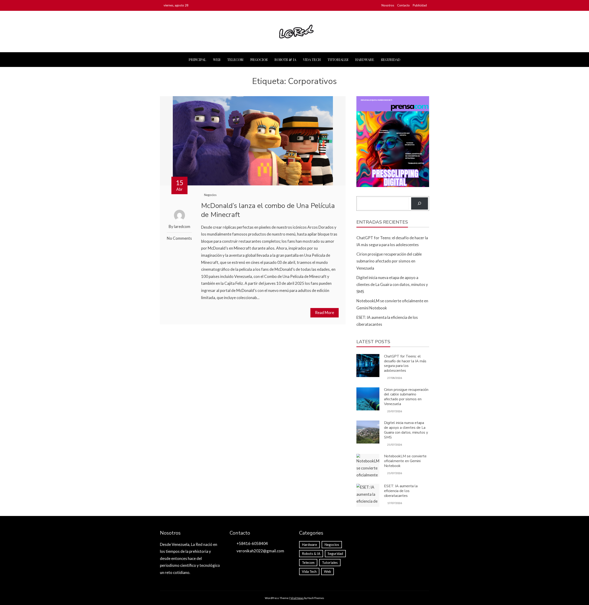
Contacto (403, 5)
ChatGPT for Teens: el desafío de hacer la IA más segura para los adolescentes (405, 363)
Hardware (364, 59)
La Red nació (201, 544)
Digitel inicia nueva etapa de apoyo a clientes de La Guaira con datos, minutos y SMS (392, 284)
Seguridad (390, 59)
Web (216, 59)
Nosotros (387, 5)
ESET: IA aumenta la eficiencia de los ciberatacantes (401, 491)
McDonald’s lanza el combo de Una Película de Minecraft (268, 210)
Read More (324, 312)
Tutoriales (338, 59)
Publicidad (420, 5)
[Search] (419, 203)
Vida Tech (312, 59)
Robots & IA (285, 59)
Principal (197, 59)
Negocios (259, 59)
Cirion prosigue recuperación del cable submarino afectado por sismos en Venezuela (389, 261)
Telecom (235, 59)
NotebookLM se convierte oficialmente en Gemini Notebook (405, 461)
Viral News (297, 598)
